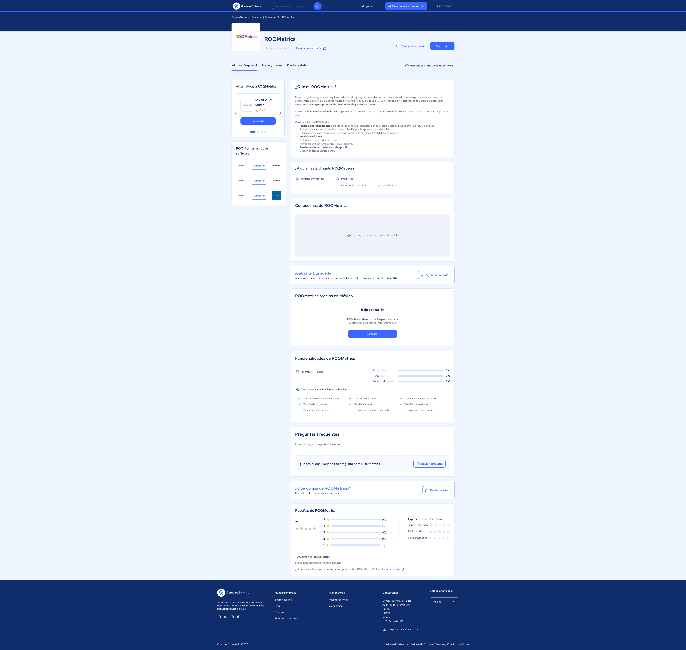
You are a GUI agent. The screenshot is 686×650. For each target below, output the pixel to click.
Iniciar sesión (443, 6)
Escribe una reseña (388, 569)
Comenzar (373, 333)
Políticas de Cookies (422, 644)
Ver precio (442, 46)
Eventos (279, 612)
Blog (277, 605)
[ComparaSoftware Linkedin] (219, 617)
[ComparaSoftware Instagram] (239, 617)
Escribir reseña (439, 490)
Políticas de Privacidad (397, 644)
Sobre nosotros (283, 599)
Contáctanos (390, 592)
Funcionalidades (297, 65)
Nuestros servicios (339, 599)
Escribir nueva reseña (309, 48)
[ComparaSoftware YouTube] (226, 617)
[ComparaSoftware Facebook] (232, 617)
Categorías (366, 6)
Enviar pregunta (432, 463)
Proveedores (337, 592)
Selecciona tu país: (441, 591)
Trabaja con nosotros (286, 618)
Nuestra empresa (285, 592)
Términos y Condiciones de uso (451, 644)
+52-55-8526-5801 (393, 621)
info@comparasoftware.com (403, 629)
